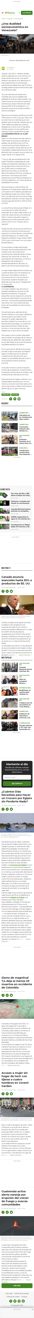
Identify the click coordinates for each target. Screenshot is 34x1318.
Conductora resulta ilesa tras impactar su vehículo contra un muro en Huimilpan (25, 455)
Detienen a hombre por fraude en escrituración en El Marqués (20, 503)
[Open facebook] (10, 1301)
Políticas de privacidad (21, 1293)
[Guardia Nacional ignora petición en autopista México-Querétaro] (4, 511)
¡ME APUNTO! (17, 784)
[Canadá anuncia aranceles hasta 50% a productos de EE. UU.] (17, 605)
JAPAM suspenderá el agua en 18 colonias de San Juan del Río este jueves (20, 520)
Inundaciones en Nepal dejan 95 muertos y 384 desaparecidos (20, 527)
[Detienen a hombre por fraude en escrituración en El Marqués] (4, 503)
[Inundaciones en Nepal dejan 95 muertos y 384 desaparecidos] (4, 526)
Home (4, 19)
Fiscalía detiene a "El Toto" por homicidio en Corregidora (25, 728)
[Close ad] (32, 1309)
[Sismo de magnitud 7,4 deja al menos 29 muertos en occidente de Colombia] (17, 1009)
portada (15, 394)
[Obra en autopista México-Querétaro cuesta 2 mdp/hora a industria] (10, 679)
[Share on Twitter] (14, 398)
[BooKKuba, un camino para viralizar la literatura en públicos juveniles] (10, 691)
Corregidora (24, 723)
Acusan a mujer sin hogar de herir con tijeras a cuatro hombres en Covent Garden (15, 1079)
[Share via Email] (18, 398)
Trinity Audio (19, 60)
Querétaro (23, 413)
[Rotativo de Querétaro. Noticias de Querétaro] (11, 13)
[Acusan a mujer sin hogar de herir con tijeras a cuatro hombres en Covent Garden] (17, 1107)
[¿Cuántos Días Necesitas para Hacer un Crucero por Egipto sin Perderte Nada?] (17, 823)
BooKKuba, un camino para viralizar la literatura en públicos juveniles (25, 695)
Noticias (10, 19)
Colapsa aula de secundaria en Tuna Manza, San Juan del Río (25, 706)
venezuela (6, 394)
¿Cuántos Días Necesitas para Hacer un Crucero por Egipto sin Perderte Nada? (17, 796)
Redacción (11, 67)
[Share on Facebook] (10, 398)
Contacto (24, 1297)
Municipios (23, 448)
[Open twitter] (14, 1301)
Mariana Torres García (10, 587)
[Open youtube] (23, 1301)
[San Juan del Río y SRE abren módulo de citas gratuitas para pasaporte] (4, 495)
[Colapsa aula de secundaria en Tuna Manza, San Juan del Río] (10, 703)
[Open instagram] (19, 1301)
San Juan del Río (24, 436)
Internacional (18, 19)
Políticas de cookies (13, 1297)
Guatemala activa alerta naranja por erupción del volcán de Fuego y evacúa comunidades (15, 1198)
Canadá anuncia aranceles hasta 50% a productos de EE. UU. (17, 580)
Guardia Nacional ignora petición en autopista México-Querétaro (21, 511)
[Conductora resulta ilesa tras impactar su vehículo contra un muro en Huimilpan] (10, 451)
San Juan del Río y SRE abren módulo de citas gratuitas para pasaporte (21, 495)
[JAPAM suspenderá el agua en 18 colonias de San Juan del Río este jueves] (4, 519)
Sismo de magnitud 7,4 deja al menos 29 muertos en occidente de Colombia (17, 982)
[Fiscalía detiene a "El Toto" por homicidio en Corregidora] (10, 726)
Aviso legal (8, 1293)
